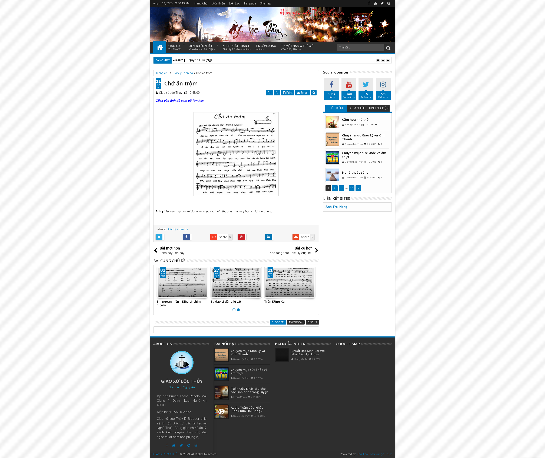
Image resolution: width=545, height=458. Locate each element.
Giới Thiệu (218, 3)
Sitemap (265, 3)
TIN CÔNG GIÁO (266, 47)
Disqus (312, 322)
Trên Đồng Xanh (276, 301)
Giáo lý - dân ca (177, 229)
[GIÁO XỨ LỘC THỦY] (159, 47)
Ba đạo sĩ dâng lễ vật (226, 301)
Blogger (278, 322)
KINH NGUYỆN (379, 108)
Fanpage (250, 3)
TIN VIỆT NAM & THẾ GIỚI (297, 47)
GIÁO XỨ (174, 47)
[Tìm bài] (388, 47)
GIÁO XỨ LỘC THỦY (166, 454)
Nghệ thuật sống (355, 172)
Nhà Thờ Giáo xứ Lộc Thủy (374, 454)
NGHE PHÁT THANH (237, 47)
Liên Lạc (234, 3)
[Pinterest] (188, 445)
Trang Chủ (201, 3)
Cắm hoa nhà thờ (355, 119)
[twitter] (382, 3)
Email (304, 92)
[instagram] (389, 3)
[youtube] (376, 3)
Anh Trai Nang (336, 207)
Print (289, 92)
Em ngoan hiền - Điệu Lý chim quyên (179, 303)
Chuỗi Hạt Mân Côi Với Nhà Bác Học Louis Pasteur (308, 354)
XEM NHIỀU (357, 108)
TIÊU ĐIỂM (336, 108)
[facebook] (369, 3)
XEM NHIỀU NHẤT (202, 47)
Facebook (296, 322)
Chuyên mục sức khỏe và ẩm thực (364, 155)
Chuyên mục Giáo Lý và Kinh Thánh (363, 137)
